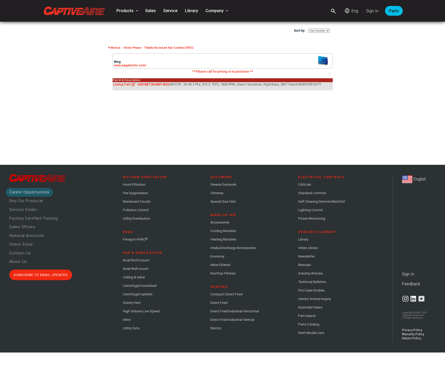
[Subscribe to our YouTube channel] (421, 299)
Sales (150, 10)
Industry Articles (310, 273)
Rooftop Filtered (222, 273)
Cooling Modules (223, 231)
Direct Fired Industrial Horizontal (234, 311)
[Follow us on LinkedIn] (413, 299)
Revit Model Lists (311, 333)
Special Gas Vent (223, 201)
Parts (394, 10)
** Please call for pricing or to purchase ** (222, 71)
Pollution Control (136, 210)
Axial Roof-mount (136, 260)
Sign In (372, 10)
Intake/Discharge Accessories (233, 248)
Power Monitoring (311, 218)
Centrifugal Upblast (137, 294)
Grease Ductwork (223, 184)
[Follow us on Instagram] (405, 299)
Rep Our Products (26, 201)
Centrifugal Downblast (140, 286)
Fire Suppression (135, 193)
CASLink (304, 184)
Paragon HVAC (135, 239)
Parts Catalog (308, 324)
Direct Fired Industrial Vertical (232, 320)
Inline (127, 320)
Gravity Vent (132, 303)
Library (191, 10)
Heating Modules (223, 239)
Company (217, 10)
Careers (29, 192)
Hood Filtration (134, 184)
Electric (215, 328)
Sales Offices (22, 227)
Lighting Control (310, 210)
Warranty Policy (413, 334)
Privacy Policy (412, 330)
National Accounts (26, 235)
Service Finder (23, 209)
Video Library (308, 248)
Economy (217, 256)
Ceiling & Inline (134, 277)
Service (170, 10)
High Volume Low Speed (141, 311)
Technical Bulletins (312, 282)
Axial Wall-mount (135, 269)
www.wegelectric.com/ (130, 65)
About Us (18, 261)
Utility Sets (131, 328)
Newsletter (306, 256)
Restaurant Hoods (136, 201)
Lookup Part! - (141, 84)
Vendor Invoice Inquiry (314, 299)
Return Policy (411, 338)
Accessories (219, 222)
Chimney (216, 193)
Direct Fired (219, 303)
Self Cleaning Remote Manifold (321, 201)
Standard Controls (312, 193)
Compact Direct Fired (226, 294)
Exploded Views (310, 307)
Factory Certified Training (33, 218)
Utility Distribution (136, 218)
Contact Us (20, 253)
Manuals (304, 265)
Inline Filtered (220, 265)
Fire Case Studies (311, 290)
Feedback (411, 283)
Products (127, 10)
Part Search (307, 316)
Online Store (21, 244)
